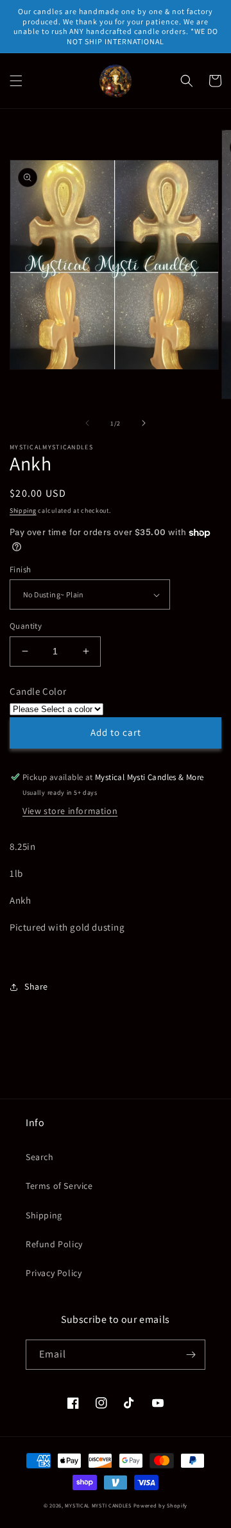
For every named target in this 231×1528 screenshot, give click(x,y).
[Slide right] (144, 423)
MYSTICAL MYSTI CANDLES (98, 1505)
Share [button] (36, 986)
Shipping (23, 510)
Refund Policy (54, 1244)
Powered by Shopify (160, 1505)
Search (40, 1157)
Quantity (26, 625)
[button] (16, 81)
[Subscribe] (190, 1355)
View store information (69, 811)
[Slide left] (87, 423)
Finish (20, 569)
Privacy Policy (53, 1273)
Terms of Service (59, 1186)
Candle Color (38, 691)
